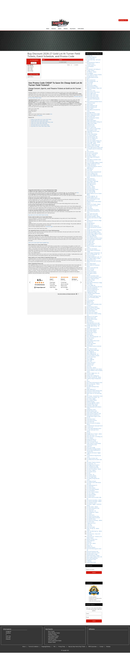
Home (47, 28)
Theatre (66, 28)
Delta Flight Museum (91, 184)
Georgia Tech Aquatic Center (93, 231)
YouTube (8, 637)
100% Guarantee (92, 646)
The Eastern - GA (90, 474)
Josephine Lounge (91, 280)
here (78, 192)
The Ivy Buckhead (91, 490)
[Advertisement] (40, 9)
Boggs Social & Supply (92, 123)
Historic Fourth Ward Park (92, 267)
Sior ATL (88, 417)
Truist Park (89, 524)
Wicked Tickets (52, 642)
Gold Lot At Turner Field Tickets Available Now (38, 242)
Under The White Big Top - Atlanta (94, 531)
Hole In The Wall (90, 269)
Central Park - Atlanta (91, 143)
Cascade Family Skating (92, 134)
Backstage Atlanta (91, 112)
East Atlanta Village (91, 190)
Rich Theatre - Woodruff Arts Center (95, 396)
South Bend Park (90, 421)
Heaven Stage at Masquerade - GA (94, 253)
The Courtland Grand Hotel (93, 467)
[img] (39, 282)
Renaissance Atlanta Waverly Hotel (94, 390)
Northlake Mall (90, 342)
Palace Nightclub (90, 359)
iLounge (88, 274)
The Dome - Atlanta (91, 470)
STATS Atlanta (90, 438)
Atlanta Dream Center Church (93, 92)
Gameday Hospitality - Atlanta (93, 216)
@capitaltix (40, 115)
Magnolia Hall (90, 301)
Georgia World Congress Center (94, 232)
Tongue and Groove (91, 523)
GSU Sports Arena (91, 243)
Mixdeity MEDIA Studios (92, 319)
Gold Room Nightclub (91, 235)
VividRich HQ (89, 546)
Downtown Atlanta (91, 188)
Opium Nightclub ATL (91, 352)
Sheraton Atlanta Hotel (92, 411)
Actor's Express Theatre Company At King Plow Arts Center (94, 75)
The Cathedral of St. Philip (92, 466)
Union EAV (89, 532)
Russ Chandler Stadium (92, 400)
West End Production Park (92, 551)
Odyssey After (90, 344)
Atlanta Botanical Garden (92, 86)
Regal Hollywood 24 (91, 389)
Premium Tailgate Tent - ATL (93, 373)
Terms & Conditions (33, 646)
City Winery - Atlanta (91, 155)
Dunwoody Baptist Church (92, 189)
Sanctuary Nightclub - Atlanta (93, 402)
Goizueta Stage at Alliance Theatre (94, 234)
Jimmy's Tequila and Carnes (93, 278)
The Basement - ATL (91, 463)
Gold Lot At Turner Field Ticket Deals (39, 123)
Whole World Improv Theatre (93, 555)
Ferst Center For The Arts (92, 205)
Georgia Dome (90, 224)
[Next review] (80, 282)
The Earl (88, 473)
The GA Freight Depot (91, 477)
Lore (88, 298)
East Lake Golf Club (91, 192)
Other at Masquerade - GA (92, 354)
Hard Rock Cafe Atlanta (92, 248)
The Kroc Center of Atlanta (93, 492)
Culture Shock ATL (91, 178)
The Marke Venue (90, 496)
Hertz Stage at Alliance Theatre (93, 258)
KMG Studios (89, 284)
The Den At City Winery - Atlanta (94, 469)
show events (72, 65)
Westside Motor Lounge (92, 554)
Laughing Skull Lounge (92, 292)
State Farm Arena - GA (92, 435)
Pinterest (8, 639)
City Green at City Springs (92, 153)
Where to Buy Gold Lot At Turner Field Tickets (41, 119)
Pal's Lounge (89, 358)
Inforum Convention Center (93, 275)
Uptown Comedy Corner (92, 539)
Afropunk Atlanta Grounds (92, 77)
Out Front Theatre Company (93, 355)
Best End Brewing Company (93, 117)
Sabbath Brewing (90, 401)
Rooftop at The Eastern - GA (93, 397)
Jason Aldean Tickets (53, 636)
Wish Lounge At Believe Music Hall (94, 556)
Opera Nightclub (90, 351)
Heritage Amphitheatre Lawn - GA (94, 257)
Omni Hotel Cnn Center (92, 348)
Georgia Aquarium (91, 223)
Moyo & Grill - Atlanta (91, 331)
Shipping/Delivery (46, 646)
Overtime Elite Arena (91, 357)
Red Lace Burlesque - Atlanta (93, 384)
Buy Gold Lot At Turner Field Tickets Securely (38, 215)
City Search (72, 28)
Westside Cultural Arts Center (93, 552)
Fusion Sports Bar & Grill (92, 213)
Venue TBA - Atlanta (91, 543)
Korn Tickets (51, 631)
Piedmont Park (90, 365)
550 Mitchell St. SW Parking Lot (93, 69)
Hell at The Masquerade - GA (93, 254)
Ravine (88, 381)
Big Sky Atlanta (90, 119)
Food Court (89, 207)
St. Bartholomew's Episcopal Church (95, 425)
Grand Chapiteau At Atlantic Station (94, 238)
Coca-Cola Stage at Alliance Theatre (95, 162)
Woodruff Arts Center (91, 559)
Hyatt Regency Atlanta (91, 273)
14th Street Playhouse (91, 57)
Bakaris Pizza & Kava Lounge (93, 113)
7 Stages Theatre (90, 70)
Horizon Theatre (90, 270)
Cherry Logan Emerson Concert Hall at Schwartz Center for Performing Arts (94, 149)
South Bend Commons (92, 420)
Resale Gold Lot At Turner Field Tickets (39, 120)
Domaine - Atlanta (91, 186)
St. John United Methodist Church (94, 428)
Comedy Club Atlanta (91, 165)
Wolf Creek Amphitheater (92, 558)
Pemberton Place (90, 363)
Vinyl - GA (89, 544)
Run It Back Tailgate (91, 398)
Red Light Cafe (90, 385)
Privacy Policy (61, 646)
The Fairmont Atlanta (91, 475)
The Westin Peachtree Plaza (93, 516)
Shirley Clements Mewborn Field (94, 413)
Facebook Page (49, 226)
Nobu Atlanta (90, 339)
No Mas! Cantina (90, 338)
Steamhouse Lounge (91, 440)
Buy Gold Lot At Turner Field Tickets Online (40, 126)
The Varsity (89, 513)
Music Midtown (90, 335)
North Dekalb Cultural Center (93, 340)
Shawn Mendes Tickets (54, 633)
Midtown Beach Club (91, 317)
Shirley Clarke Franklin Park (92, 412)
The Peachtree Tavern (91, 502)
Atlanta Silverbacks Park (92, 105)
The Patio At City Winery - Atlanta (94, 501)
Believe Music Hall (91, 116)
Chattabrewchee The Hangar (93, 146)
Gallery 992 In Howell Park (92, 215)
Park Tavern (89, 361)
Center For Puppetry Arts (92, 138)
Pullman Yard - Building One (93, 375)
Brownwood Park (90, 124)
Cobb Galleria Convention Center (94, 159)
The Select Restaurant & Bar (93, 508)
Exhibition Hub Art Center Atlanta (94, 201)
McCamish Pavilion (91, 311)
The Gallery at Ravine (91, 481)
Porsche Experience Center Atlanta (94, 369)
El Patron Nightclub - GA (92, 196)
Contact (101, 646)
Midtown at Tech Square (92, 316)
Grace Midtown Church (92, 236)
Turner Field (89, 525)
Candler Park (89, 132)
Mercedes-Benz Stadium (92, 312)
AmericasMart (90, 82)
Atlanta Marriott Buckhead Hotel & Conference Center (94, 102)
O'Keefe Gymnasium (91, 343)
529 (87, 67)
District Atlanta (90, 185)
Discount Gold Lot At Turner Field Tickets (40, 124)
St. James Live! (90, 427)
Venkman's (89, 542)
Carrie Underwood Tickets (54, 640)
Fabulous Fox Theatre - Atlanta (93, 204)
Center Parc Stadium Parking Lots (94, 140)
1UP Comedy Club (91, 58)
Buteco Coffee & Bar (91, 127)
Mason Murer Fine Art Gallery (93, 308)
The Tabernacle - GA (91, 511)
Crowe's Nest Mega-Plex (92, 174)
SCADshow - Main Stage (92, 405)
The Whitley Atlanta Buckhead (93, 517)
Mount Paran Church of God (93, 328)
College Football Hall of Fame (93, 163)
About (24, 646)
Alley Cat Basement (91, 80)
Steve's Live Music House (92, 442)
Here (51, 114)
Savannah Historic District (92, 404)
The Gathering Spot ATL (92, 485)
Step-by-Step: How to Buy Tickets (76, 646)
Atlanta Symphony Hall (92, 107)
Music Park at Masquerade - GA (94, 336)
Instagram (8, 631)
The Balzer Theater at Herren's (93, 462)
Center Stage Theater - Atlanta (93, 142)
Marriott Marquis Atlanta (92, 307)
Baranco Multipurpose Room (93, 115)
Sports (59, 28)
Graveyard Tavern (91, 240)
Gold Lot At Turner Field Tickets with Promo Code (42, 122)
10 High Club (89, 55)
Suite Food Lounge (91, 447)
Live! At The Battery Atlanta (93, 297)
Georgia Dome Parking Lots (93, 226)
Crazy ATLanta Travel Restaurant (94, 171)
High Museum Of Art (91, 259)
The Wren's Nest (90, 521)
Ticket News (81, 28)
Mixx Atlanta (89, 320)
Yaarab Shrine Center (91, 562)
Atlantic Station (90, 108)
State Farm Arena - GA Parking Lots (94, 436)
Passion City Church (91, 362)
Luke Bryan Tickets (53, 637)
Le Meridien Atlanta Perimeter (93, 293)
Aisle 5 (88, 78)
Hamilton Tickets (52, 634)
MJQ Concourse (90, 321)
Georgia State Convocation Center (94, 230)
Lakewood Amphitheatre (92, 288)
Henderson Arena (90, 255)
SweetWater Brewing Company (93, 448)
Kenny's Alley (89, 281)
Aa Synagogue (90, 73)
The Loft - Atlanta (91, 493)
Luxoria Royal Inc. (90, 300)
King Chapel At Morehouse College (94, 282)
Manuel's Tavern (90, 303)
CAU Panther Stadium (91, 135)
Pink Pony (89, 366)
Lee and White (90, 294)
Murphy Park (89, 334)
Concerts (53, 28)
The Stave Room (90, 509)
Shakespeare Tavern (91, 409)
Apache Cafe (89, 84)
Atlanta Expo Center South (92, 96)
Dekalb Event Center (91, 182)
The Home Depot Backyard (93, 489)
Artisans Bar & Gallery (91, 85)
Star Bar (88, 432)
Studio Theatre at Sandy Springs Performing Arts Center (94, 444)
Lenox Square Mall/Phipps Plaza (94, 296)
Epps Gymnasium (90, 200)
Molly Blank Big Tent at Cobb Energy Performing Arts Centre (93, 323)
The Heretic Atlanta (91, 488)
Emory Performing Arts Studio (93, 199)
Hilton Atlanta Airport (91, 263)
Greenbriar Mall (90, 242)
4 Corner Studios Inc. (91, 65)
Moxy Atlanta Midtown (92, 330)
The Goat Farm (90, 486)
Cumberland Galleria (91, 180)
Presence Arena (90, 374)
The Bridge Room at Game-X (93, 465)
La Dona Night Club (91, 285)
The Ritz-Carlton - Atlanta (92, 506)
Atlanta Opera (90, 104)
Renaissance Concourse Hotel (93, 392)
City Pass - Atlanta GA (91, 154)
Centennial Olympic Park (92, 136)
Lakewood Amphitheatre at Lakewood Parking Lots (93, 290)
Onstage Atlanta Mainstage (93, 350)
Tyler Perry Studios (91, 527)
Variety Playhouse (91, 540)
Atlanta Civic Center (91, 90)
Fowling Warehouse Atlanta (93, 209)
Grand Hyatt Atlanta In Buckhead (94, 239)
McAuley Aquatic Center (92, 309)
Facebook (8, 633)
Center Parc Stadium (91, 139)
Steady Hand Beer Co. (91, 439)
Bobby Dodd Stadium (91, 120)
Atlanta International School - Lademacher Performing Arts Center (93, 99)
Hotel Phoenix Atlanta (91, 271)
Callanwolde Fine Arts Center (93, 131)
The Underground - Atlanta (92, 512)
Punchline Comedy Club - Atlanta (94, 377)
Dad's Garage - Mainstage (92, 181)
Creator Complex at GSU (92, 173)
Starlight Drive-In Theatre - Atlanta (94, 434)
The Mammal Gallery (91, 494)
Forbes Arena (90, 208)
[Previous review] (29, 282)
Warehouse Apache (91, 547)
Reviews (108, 646)
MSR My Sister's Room (92, 332)
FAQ (54, 646)
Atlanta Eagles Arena (91, 93)
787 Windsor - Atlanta (91, 72)
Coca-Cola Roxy (90, 161)
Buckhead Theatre (91, 126)
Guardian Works (90, 244)
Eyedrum (89, 203)
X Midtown (89, 561)
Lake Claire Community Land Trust (94, 286)
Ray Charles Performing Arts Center (94, 382)
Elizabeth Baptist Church (92, 197)
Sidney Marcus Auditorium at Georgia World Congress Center (94, 415)
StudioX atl (89, 446)
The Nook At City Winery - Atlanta (94, 500)
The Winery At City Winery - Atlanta (94, 520)
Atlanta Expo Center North (92, 94)
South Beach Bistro (91, 419)
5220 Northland (90, 66)
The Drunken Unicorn (91, 471)
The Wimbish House (91, 519)
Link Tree (8, 636)
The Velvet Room (90, 515)
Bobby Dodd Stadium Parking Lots (94, 122)
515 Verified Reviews (40, 284)
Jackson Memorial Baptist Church (94, 277)
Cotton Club (89, 170)
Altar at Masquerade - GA (92, 81)
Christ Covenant (90, 151)
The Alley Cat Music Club (92, 458)
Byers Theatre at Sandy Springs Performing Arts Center (93, 129)
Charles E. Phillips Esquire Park (93, 144)
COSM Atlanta (90, 169)
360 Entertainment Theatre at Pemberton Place (93, 63)
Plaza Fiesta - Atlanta (91, 367)
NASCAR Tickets (52, 639)
